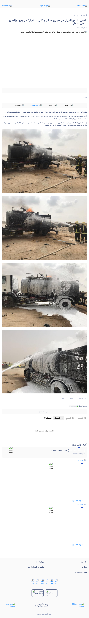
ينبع (63, 398)
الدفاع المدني (82, 398)
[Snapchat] (33, 582)
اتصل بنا (84, 567)
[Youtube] (42, 582)
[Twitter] (51, 582)
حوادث (76, 15)
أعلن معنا (84, 562)
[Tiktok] (37, 582)
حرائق (71, 398)
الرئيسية (84, 15)
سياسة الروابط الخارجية (36, 567)
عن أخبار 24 (40, 562)
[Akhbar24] (76, 605)
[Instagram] (47, 582)
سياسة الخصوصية (81, 572)
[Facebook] (56, 582)
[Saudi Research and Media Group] (10, 605)
